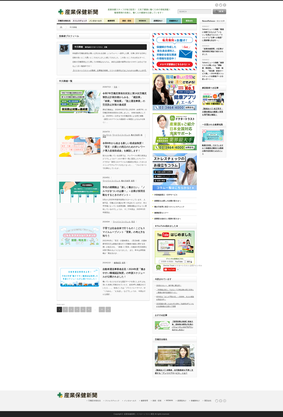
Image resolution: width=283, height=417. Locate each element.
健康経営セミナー (161, 213)
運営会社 (189, 21)
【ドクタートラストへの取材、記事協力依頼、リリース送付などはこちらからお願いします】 (109, 70)
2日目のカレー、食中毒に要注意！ (168, 285)
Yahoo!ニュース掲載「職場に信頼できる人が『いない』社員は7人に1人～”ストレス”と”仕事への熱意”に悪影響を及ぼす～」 (213, 34)
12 (102, 309)
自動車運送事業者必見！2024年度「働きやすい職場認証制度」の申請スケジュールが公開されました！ (124, 273)
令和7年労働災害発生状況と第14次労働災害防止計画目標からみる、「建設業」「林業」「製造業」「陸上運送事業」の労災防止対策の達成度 (125, 99)
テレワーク (107, 135)
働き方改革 (135, 135)
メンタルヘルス (95, 21)
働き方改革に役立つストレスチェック (169, 207)
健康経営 (117, 263)
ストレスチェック (80, 21)
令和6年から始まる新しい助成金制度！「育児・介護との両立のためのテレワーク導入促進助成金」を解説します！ (124, 147)
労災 (115, 87)
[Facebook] (220, 400)
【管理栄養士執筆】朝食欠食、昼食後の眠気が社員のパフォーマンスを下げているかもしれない (182, 325)
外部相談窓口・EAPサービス (165, 195)
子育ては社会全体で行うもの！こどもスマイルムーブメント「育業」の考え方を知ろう (124, 232)
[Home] (61, 27)
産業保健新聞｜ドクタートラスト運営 (139, 414)
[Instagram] (224, 400)
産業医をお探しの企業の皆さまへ (167, 201)
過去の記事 (221, 21)
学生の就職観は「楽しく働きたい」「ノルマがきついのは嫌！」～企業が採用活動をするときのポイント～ (124, 191)
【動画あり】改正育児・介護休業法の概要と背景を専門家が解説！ (212, 112)
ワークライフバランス (121, 135)
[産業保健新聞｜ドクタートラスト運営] (78, 14)
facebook (224, 5)
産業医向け (158, 21)
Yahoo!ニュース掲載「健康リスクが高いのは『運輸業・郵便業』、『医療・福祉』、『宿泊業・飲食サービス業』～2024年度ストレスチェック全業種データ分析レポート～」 (213, 71)
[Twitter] (216, 400)
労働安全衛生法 (64, 21)
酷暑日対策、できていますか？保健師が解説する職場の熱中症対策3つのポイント (212, 149)
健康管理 (111, 21)
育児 (133, 222)
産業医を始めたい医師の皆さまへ (167, 219)
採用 (132, 181)
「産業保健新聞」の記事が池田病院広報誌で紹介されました (212, 51)
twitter (220, 5)
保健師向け (173, 21)
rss (216, 5)
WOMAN (142, 21)
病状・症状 (126, 21)
